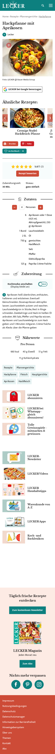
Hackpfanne (45, 17)
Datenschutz (9, 711)
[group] (27, 123)
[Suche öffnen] (42, 5)
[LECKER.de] (13, 5)
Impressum (8, 701)
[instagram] (39, 684)
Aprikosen (9, 381)
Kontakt (6, 743)
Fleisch (24, 375)
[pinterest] (27, 684)
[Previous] (5, 118)
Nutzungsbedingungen (14, 706)
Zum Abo (27, 664)
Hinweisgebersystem (13, 727)
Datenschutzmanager (13, 717)
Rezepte (14, 17)
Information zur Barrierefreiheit (19, 722)
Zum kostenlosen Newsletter (27, 610)
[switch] (42, 284)
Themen (6, 738)
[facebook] (15, 684)
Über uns (7, 733)
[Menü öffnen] (51, 5)
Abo (4, 749)
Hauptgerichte (39, 375)
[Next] (50, 118)
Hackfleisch (24, 381)
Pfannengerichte (28, 17)
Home (5, 17)
